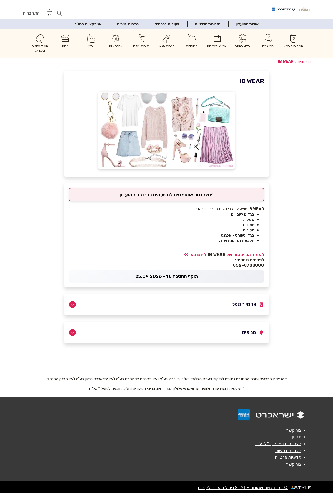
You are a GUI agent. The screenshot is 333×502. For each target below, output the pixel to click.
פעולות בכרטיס (166, 24)
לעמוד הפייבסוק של (244, 254)
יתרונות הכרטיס (207, 24)
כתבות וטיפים (128, 24)
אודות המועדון (247, 24)
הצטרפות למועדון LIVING (278, 443)
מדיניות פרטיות (288, 457)
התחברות (31, 13)
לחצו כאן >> (195, 254)
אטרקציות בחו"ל (87, 24)
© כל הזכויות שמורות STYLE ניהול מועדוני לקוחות (243, 487)
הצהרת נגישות (288, 450)
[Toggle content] (72, 304)
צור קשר (293, 430)
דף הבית (304, 61)
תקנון (296, 437)
